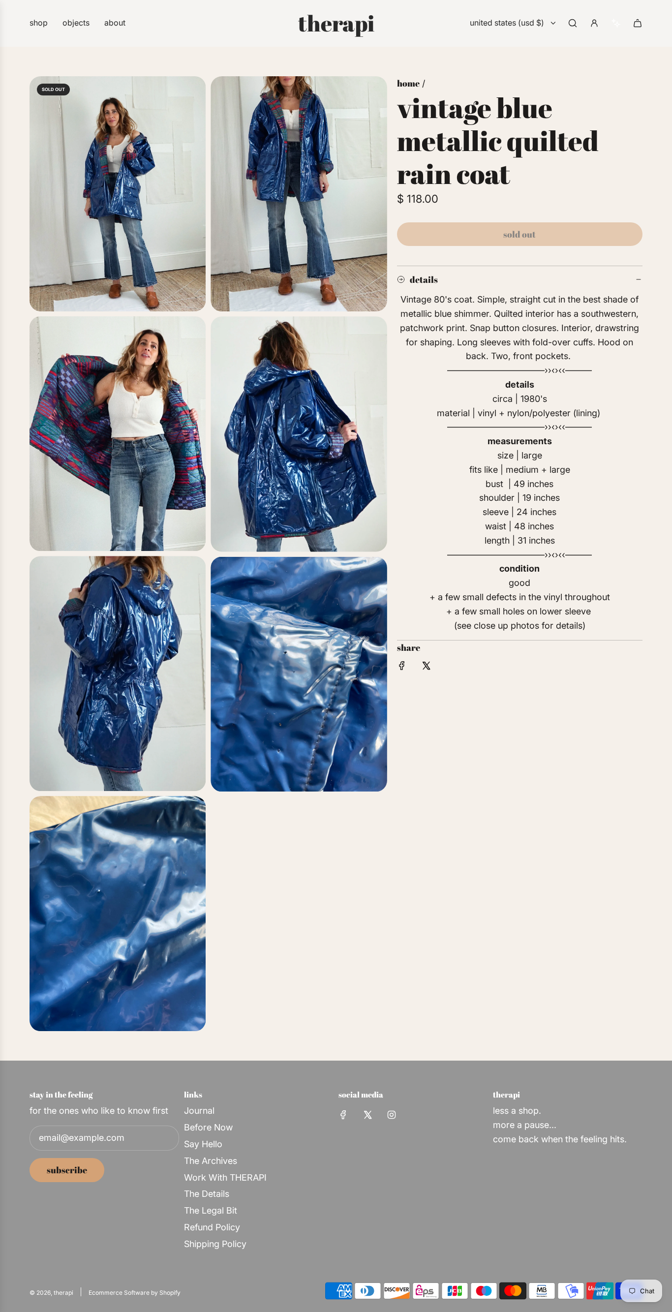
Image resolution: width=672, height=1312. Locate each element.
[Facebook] (343, 1115)
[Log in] (594, 23)
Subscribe (67, 1170)
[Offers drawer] (616, 23)
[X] (367, 1115)
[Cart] (637, 23)
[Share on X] (426, 668)
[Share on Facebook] (402, 668)
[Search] (572, 23)
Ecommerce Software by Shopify (135, 1292)
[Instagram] (391, 1115)
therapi (336, 23)
